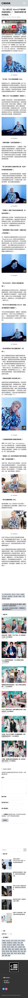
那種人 (20, 596)
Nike (19, 940)
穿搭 (22, 951)
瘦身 (19, 951)
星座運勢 (17, 949)
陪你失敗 (4, 598)
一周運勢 (4, 942)
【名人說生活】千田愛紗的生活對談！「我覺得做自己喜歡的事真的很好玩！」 (13, 608)
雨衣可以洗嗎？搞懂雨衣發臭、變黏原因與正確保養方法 (19, 887)
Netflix (15, 940)
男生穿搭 (15, 951)
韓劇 (6, 955)
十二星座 (4, 944)
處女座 (8, 953)
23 (2, 594)
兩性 (22, 942)
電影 (3, 955)
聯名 (25, 951)
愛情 (3, 949)
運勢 (12, 953)
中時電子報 (9, 942)
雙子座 (19, 953)
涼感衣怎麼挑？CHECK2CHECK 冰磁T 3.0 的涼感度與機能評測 (19, 860)
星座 (13, 949)
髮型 (9, 955)
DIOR (12, 940)
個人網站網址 (5, 808)
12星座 (3, 940)
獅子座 (7, 951)
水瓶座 (21, 949)
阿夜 (24, 596)
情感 (24, 947)
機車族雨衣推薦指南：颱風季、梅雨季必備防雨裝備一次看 (19, 874)
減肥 (25, 949)
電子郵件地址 (5, 802)
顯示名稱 (4, 796)
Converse (8, 940)
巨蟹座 (12, 947)
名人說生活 (17, 17)
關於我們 (6, 980)
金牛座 (15, 953)
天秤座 (18, 944)
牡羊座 (3, 951)
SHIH (12, 17)
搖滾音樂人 (10, 596)
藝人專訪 (16, 596)
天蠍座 (22, 944)
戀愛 (6, 949)
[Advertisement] (14, 581)
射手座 (8, 947)
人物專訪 (22, 594)
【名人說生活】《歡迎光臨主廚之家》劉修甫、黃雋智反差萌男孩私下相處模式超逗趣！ (13, 605)
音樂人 (8, 598)
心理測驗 (20, 947)
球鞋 (11, 951)
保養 (19, 942)
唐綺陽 (14, 944)
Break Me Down (7, 594)
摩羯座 (9, 949)
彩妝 (16, 947)
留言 (3, 777)
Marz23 (13, 594)
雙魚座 (23, 953)
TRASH (17, 594)
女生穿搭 (4, 947)
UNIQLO (23, 940)
